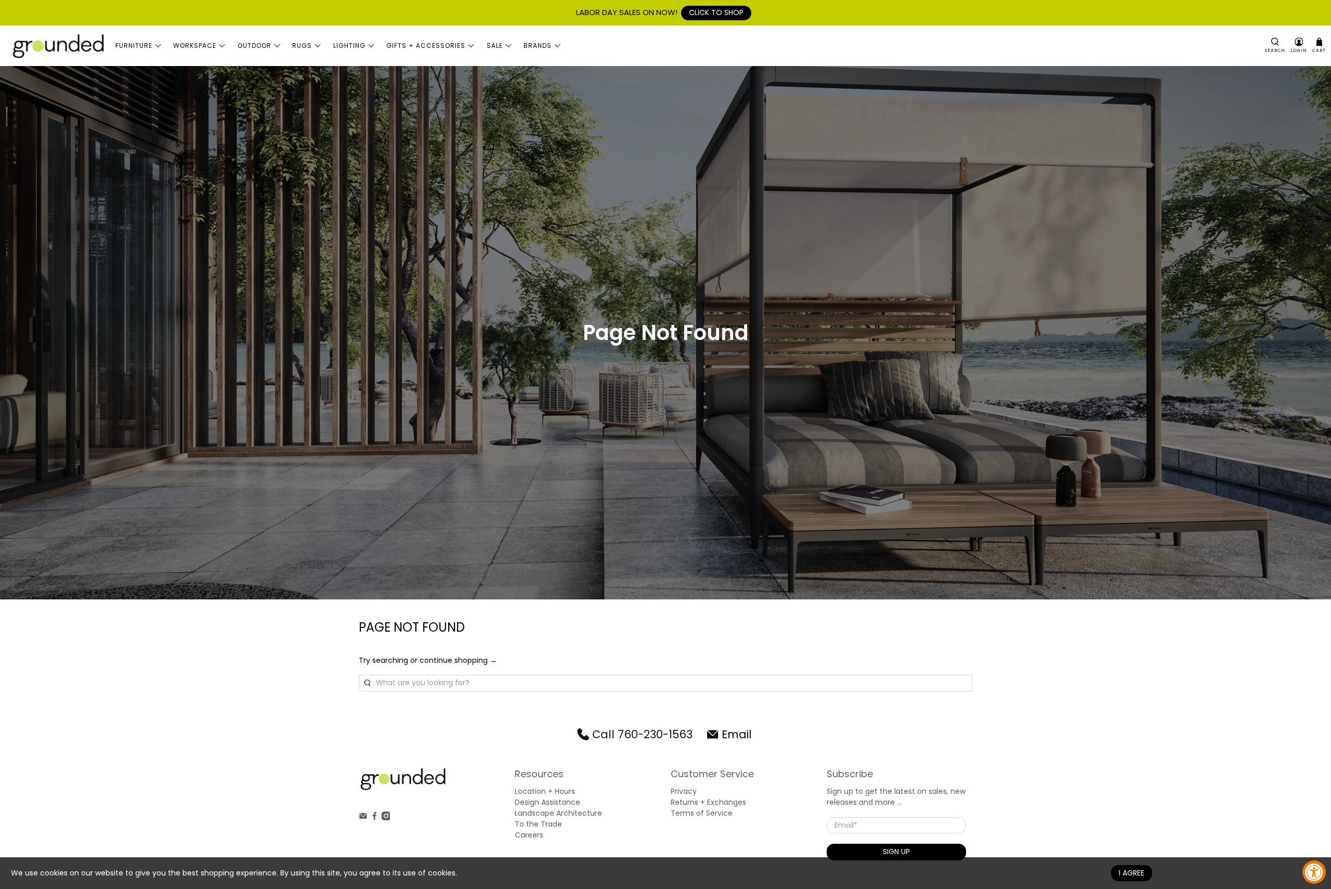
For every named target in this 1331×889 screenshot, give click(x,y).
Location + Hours (545, 791)
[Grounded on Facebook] (374, 818)
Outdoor (254, 45)
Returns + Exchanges (708, 802)
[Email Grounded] (363, 818)
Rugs (302, 45)
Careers (529, 835)
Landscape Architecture (558, 813)
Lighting (349, 45)
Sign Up (896, 851)
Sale (495, 45)
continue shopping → (458, 660)
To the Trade (538, 824)
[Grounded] (58, 46)
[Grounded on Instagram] (386, 818)
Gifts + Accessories (425, 45)
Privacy (684, 791)
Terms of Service (702, 813)
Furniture (133, 45)
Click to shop (716, 12)
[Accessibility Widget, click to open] (1314, 872)
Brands (538, 45)
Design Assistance (547, 802)
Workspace (194, 45)
